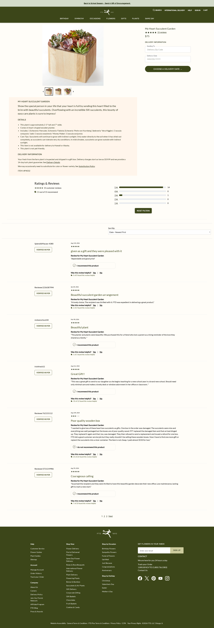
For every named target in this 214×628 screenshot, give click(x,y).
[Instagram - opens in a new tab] (168, 578)
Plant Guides (35, 556)
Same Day (149, 18)
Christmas (106, 581)
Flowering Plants (73, 578)
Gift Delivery (71, 589)
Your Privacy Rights (134, 623)
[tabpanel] (73, 55)
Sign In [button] (197, 10)
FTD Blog (34, 608)
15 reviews (162, 32)
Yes (94, 272)
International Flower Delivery (74, 569)
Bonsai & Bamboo (73, 582)
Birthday (64, 18)
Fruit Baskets (71, 604)
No (101, 272)
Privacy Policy (116, 623)
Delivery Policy (36, 594)
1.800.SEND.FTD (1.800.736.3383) (152, 567)
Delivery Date (152, 56)
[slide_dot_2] (68, 91)
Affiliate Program (37, 604)
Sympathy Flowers (109, 552)
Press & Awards (36, 611)
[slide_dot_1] (58, 91)
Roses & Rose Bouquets (75, 565)
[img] (73, 55)
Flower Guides (36, 552)
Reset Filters (143, 211)
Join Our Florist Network (36, 599)
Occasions (95, 18)
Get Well (105, 559)
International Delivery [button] (175, 10)
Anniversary (107, 570)
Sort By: (111, 228)
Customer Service (37, 549)
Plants (135, 18)
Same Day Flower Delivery (73, 559)
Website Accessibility (58, 623)
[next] (73, 91)
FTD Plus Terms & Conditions (99, 623)
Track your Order (37, 577)
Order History (36, 573)
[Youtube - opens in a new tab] (161, 578)
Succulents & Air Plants (75, 585)
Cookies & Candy (73, 607)
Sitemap (33, 559)
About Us (34, 587)
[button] (157, 10)
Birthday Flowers (109, 549)
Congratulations (108, 567)
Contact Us (142, 570)
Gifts (123, 18)
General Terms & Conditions (77, 623)
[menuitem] (64, 18)
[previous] (43, 91)
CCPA (124, 623)
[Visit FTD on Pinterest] (154, 578)
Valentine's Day (108, 584)
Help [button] (190, 10)
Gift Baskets (71, 596)
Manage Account (37, 570)
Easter (104, 588)
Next (110, 516)
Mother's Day (107, 591)
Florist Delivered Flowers (73, 553)
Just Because (107, 563)
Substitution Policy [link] (87, 166)
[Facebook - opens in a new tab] (141, 578)
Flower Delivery (72, 549)
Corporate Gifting (73, 593)
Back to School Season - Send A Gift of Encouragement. (107, 3)
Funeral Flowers (108, 556)
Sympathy (79, 18)
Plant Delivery (72, 575)
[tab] (73, 55)
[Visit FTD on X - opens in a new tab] (148, 578)
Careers (33, 591)
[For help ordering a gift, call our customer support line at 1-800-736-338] (107, 12)
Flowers (110, 18)
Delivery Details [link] (53, 162)
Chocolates (70, 600)
